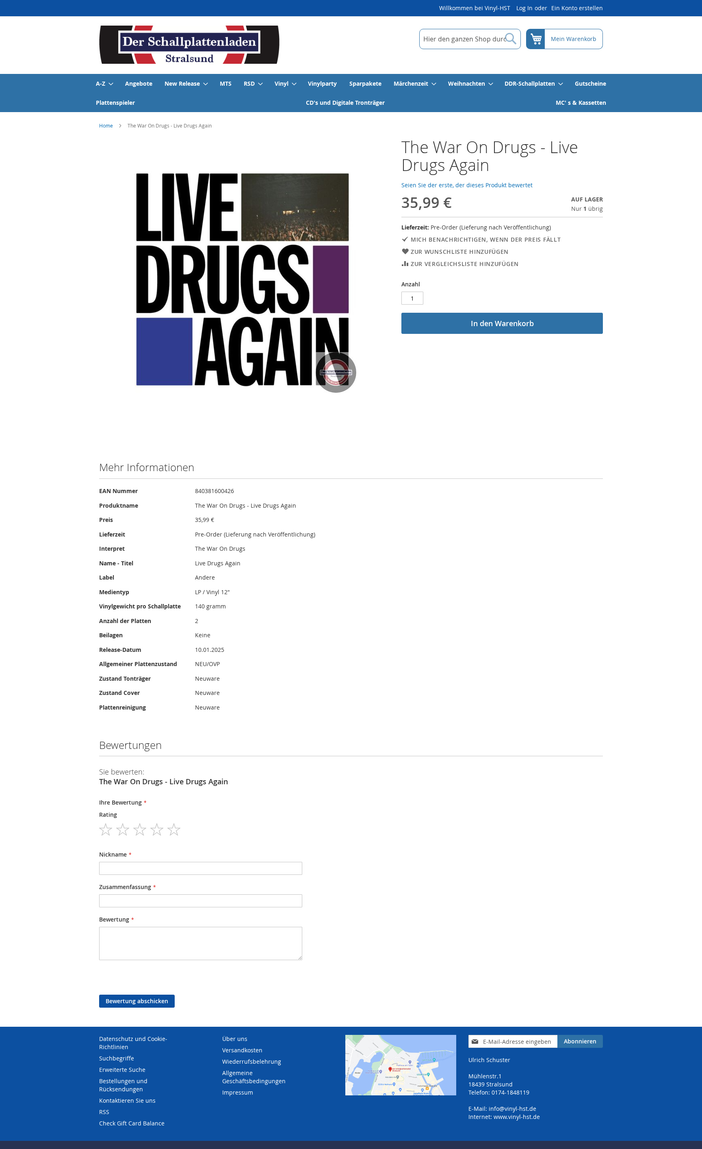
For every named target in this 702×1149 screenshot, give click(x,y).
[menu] (351, 93)
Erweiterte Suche (122, 1069)
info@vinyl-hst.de (512, 1108)
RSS (104, 1112)
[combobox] (470, 39)
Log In (524, 8)
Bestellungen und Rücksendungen (123, 1085)
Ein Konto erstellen (577, 8)
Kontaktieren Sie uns (127, 1100)
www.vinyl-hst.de (517, 1117)
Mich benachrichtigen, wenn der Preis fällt (486, 239)
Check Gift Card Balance (132, 1123)
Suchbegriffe (116, 1058)
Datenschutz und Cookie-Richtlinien (133, 1043)
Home (106, 125)
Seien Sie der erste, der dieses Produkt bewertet (467, 185)
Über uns (234, 1039)
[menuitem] (104, 83)
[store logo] (189, 45)
